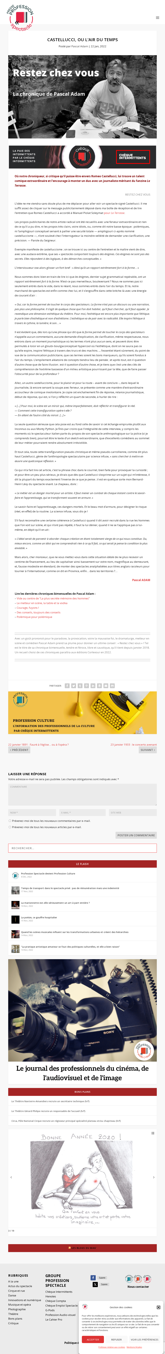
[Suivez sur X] (95, 1284)
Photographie (17, 1309)
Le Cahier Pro (53, 1319)
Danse (12, 1295)
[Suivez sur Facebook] (93, 1277)
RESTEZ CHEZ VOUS (137, 194)
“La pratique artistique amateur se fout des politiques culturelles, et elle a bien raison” (70, 946)
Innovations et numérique (24, 1300)
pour (114, 213)
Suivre (102, 1277)
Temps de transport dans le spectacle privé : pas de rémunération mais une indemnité (70, 888)
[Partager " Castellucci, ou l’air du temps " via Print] (112, 686)
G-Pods (50, 1310)
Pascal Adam (79, 46)
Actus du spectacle (20, 1286)
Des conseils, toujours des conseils (38, 612)
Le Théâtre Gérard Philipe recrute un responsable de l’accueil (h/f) (48, 1111)
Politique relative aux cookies (111, 1347)
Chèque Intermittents (58, 1292)
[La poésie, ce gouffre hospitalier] (15, 920)
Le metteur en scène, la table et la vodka (42, 603)
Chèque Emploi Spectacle (61, 1305)
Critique (13, 1323)
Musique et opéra (19, 1304)
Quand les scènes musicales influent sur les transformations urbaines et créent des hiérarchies (74, 932)
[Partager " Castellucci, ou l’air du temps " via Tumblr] (80, 686)
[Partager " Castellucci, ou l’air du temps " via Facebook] (67, 686)
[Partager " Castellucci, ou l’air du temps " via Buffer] (99, 686)
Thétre (13, 1314)
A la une (13, 1281)
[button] (158, 1307)
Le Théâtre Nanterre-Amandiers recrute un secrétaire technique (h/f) (50, 1101)
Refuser (116, 1339)
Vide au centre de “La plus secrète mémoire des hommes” (53, 598)
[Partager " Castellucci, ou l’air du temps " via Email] (106, 686)
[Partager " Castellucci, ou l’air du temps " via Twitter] (73, 686)
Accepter (93, 1339)
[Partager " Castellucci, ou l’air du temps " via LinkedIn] (93, 686)
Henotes (50, 1296)
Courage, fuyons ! (28, 608)
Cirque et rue (16, 1291)
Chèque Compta (55, 1301)
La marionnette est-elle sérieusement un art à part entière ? (55, 902)
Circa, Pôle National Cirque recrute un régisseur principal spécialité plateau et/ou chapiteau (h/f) (66, 1120)
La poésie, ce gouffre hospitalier (39, 917)
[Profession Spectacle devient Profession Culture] (15, 876)
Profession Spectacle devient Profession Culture (48, 873)
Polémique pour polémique (34, 617)
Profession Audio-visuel (60, 1315)
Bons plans (82, 1091)
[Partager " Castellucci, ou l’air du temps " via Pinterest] (86, 686)
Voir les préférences (144, 1339)
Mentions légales (134, 1347)
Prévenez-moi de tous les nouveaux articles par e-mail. (47, 827)
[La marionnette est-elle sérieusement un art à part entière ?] (15, 905)
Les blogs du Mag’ (84, 1247)
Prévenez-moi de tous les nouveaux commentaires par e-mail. (51, 821)
